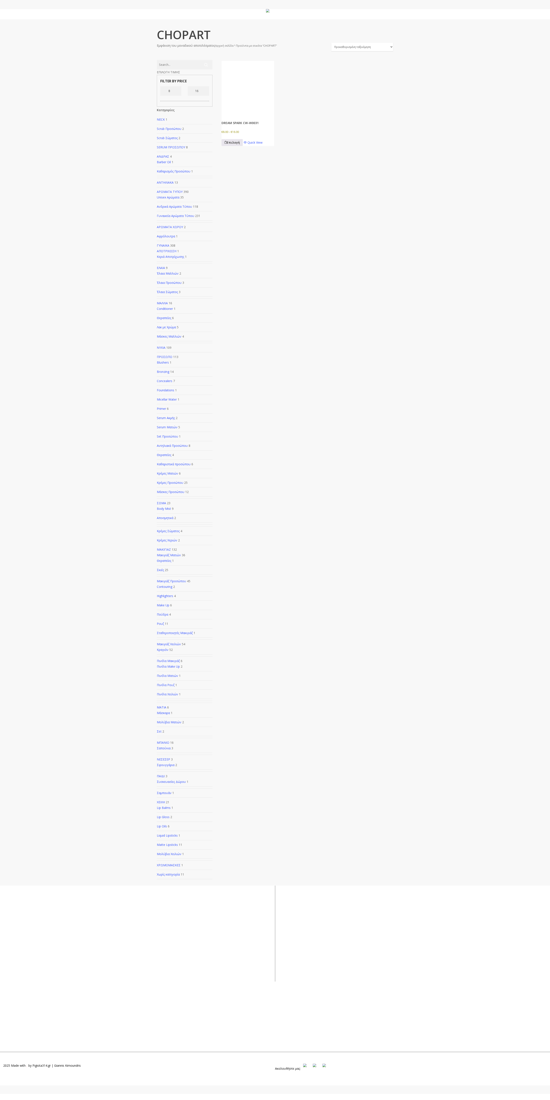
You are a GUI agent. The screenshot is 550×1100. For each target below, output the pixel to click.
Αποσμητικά (165, 518)
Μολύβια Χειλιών (169, 854)
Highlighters (165, 596)
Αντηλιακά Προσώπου (172, 446)
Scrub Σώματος (167, 138)
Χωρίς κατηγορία (168, 874)
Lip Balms (164, 808)
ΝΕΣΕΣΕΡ (163, 759)
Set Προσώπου (167, 436)
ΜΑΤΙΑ (161, 707)
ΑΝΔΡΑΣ (163, 156)
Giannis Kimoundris (67, 1065)
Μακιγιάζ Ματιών (169, 555)
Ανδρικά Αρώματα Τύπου (174, 206)
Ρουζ (160, 624)
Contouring (164, 587)
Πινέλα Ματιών (167, 676)
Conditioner (165, 309)
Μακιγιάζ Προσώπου (171, 581)
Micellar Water (167, 399)
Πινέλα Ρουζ (165, 685)
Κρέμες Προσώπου (170, 483)
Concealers (164, 381)
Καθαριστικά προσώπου (174, 464)
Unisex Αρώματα (168, 197)
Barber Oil (164, 162)
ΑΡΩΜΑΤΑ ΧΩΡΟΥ (170, 227)
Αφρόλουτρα (166, 236)
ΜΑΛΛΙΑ (162, 303)
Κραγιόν (162, 650)
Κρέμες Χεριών (167, 540)
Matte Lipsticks (167, 845)
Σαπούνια (164, 748)
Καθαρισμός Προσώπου (173, 171)
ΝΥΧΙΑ (161, 348)
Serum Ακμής (166, 418)
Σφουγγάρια (165, 765)
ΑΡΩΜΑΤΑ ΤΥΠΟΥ (170, 192)
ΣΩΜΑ (161, 503)
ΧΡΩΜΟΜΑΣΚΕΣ (168, 865)
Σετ (159, 731)
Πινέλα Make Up (168, 666)
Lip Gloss (163, 817)
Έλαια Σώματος (167, 292)
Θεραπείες (164, 318)
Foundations (165, 390)
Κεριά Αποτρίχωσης (170, 257)
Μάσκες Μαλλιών (169, 336)
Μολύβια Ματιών (169, 722)
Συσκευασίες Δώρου (171, 782)
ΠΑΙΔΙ (161, 776)
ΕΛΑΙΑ (161, 268)
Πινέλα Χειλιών (167, 694)
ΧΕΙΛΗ (161, 802)
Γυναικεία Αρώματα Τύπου (175, 216)
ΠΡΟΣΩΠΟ (164, 357)
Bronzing (163, 372)
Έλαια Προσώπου (169, 283)
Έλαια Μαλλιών (168, 273)
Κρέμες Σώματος (168, 531)
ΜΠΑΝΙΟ (163, 743)
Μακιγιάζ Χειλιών (169, 644)
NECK (161, 119)
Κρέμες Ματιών (167, 473)
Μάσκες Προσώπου (170, 492)
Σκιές (160, 570)
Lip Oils (162, 826)
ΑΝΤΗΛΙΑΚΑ (165, 182)
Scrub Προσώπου (169, 129)
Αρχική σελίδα (224, 46)
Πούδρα (162, 614)
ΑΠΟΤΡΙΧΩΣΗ (166, 251)
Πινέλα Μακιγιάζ (168, 661)
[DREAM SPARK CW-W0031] (248, 87)
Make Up (163, 605)
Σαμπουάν (164, 793)
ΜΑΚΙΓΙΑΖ (164, 549)
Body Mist (164, 509)
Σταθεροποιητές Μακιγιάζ (175, 633)
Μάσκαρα (163, 713)
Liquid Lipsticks (167, 835)
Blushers (163, 362)
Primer (161, 409)
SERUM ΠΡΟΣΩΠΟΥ (171, 147)
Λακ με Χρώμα (166, 327)
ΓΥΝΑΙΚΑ (163, 245)
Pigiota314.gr (41, 1065)
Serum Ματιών (167, 427)
